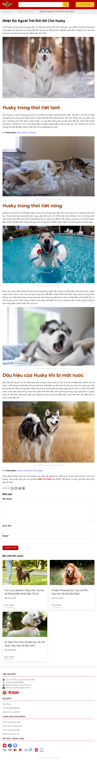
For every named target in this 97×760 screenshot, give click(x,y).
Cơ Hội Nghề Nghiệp (11, 708)
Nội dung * (8, 499)
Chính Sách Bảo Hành (12, 722)
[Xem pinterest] (23, 488)
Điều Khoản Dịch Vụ (11, 734)
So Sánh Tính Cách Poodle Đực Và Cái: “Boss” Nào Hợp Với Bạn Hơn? (24, 644)
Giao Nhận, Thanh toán (12, 726)
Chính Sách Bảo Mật (11, 730)
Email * (6, 536)
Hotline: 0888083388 (15, 682)
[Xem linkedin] (12, 488)
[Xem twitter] (20, 488)
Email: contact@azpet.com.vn (18, 688)
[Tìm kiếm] (66, 4)
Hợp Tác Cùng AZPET (11, 712)
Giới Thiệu (7, 704)
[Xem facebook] (16, 488)
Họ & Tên (7, 526)
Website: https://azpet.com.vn (19, 685)
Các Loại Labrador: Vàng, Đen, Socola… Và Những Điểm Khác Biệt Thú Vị (24, 592)
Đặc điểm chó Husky (26, 133)
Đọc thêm (9, 605)
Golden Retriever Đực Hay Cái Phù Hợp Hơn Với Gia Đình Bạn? (70, 592)
